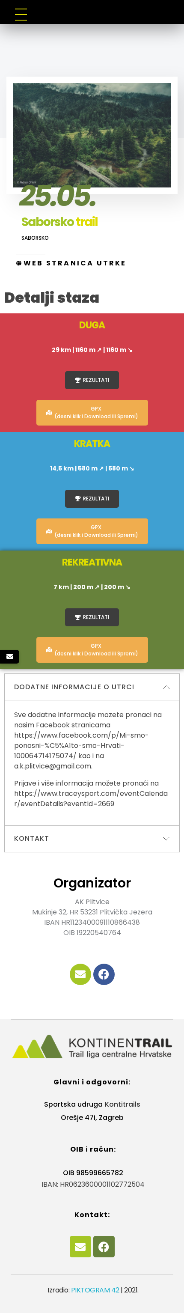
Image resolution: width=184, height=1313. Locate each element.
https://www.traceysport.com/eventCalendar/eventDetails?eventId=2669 (91, 799)
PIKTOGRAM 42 (95, 1290)
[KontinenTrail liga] (92, 1047)
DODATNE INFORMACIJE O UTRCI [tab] (74, 687)
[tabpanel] (92, 762)
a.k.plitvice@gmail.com (52, 766)
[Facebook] (104, 974)
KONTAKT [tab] (31, 838)
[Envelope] (80, 974)
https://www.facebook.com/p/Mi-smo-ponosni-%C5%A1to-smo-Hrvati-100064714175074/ (81, 745)
